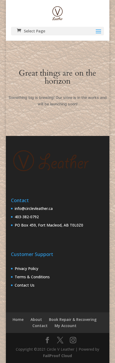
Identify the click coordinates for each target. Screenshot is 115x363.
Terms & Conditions (32, 276)
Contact (40, 325)
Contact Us (24, 285)
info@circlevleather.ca (34, 208)
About (36, 319)
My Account (65, 325)
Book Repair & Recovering (73, 319)
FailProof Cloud (57, 355)
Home (18, 319)
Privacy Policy (26, 268)
